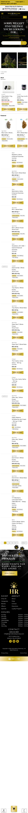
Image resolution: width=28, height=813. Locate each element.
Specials (3, 608)
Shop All (3, 598)
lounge (12, 1)
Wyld (13, 152)
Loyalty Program (17, 608)
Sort (24, 811)
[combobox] (12, 17)
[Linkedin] (17, 641)
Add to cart (8, 109)
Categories (4, 601)
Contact (14, 603)
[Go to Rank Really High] (14, 659)
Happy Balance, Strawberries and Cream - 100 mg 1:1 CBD (19, 419)
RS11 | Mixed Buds (22, 132)
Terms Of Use (23, 653)
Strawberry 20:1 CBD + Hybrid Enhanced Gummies (18, 247)
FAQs (13, 601)
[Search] (25, 17)
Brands (3, 603)
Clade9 (13, 266)
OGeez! (14, 359)
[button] (14, 9)
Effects (3, 606)
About (14, 598)
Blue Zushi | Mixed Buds (19, 173)
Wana (13, 519)
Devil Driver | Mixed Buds (19, 478)
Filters (3, 811)
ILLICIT (3, 94)
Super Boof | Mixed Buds (19, 344)
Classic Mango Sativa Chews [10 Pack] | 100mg (18, 523)
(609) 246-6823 (14, 632)
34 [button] (23, 542)
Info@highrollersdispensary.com (14, 634)
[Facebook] (14, 641)
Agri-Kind (4, 131)
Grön (13, 496)
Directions (15, 606)
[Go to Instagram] (10, 641)
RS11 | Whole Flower (18, 227)
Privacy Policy (4, 653)
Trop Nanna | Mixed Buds (19, 308)
